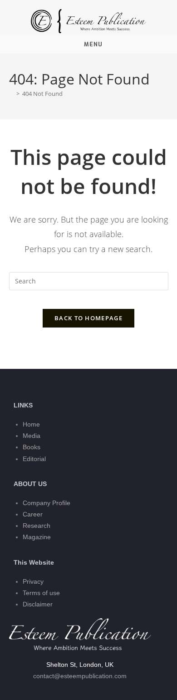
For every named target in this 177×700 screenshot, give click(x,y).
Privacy (33, 581)
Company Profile (46, 502)
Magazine (37, 537)
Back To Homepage (88, 318)
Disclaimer (38, 604)
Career (33, 514)
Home (31, 424)
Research (36, 525)
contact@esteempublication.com (80, 676)
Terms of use (41, 592)
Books (31, 447)
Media (31, 435)
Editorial (34, 458)
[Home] (11, 93)
